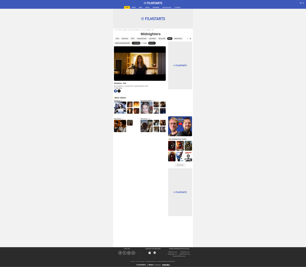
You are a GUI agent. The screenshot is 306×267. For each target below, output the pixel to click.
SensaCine (183, 252)
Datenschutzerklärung (162, 261)
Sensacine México (177, 256)
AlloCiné (170, 252)
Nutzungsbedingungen (151, 261)
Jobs (137, 261)
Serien (134, 7)
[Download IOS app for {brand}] (150, 252)
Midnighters (125, 29)
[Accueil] (153, 3)
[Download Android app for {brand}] (155, 252)
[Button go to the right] (190, 39)
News (140, 7)
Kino (127, 7)
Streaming (156, 7)
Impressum (142, 261)
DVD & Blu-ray (166, 7)
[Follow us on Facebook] (120, 253)
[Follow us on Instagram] (129, 253)
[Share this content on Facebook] (115, 91)
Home (116, 29)
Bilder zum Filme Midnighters (134, 29)
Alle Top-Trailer (180, 165)
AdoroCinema (183, 254)
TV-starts (177, 7)
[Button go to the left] (188, 39)
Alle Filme (120, 29)
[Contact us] (133, 253)
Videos (147, 7)
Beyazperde (171, 254)
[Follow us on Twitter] (125, 253)
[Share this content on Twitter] (119, 91)
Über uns (133, 261)
